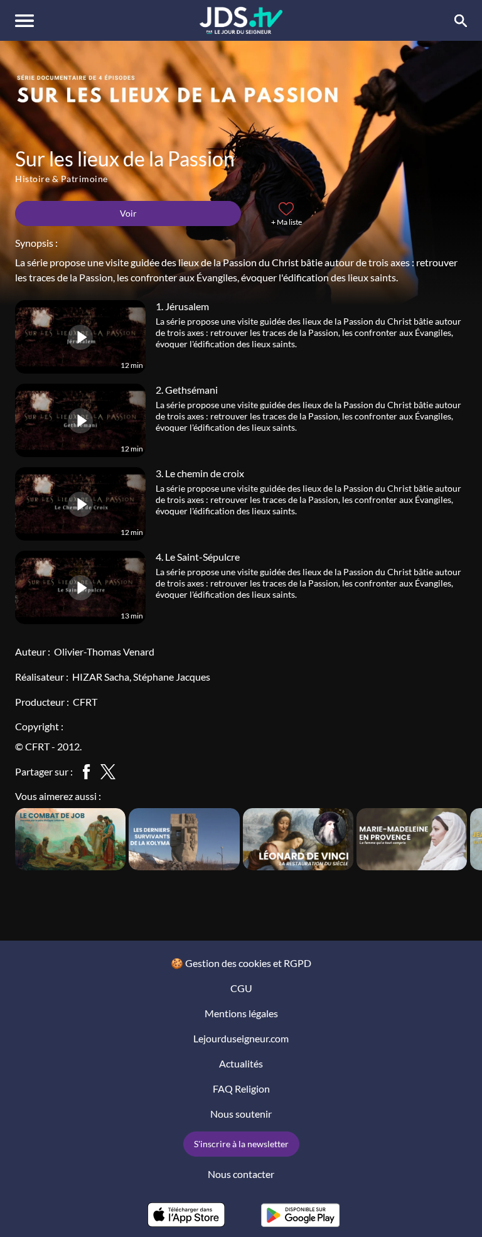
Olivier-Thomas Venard (104, 651)
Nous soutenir (241, 1114)
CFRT (85, 702)
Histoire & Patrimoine (61, 178)
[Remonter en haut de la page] (454, 1204)
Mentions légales (241, 1013)
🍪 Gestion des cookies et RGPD (241, 963)
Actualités (241, 1063)
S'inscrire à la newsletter (241, 1143)
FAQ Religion (241, 1088)
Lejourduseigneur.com (241, 1038)
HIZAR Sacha (100, 677)
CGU (241, 988)
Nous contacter (241, 1174)
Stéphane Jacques (171, 677)
